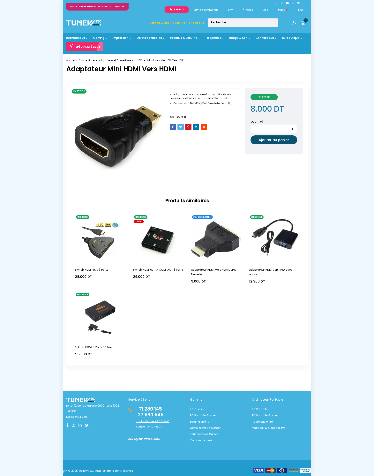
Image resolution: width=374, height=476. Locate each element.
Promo (179, 9)
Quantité (257, 122)
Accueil (70, 60)
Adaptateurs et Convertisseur (115, 60)
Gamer (273, 415)
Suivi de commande (206, 9)
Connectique (86, 60)
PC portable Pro (262, 422)
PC (254, 415)
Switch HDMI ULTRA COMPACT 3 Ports (158, 270)
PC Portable (260, 409)
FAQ (300, 9)
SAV (230, 9)
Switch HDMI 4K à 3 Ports (91, 270)
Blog (265, 9)
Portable (262, 415)
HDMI (140, 60)
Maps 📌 (283, 9)
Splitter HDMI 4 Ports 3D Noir (93, 347)
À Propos (248, 9)
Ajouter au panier (274, 139)
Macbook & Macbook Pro (269, 428)
